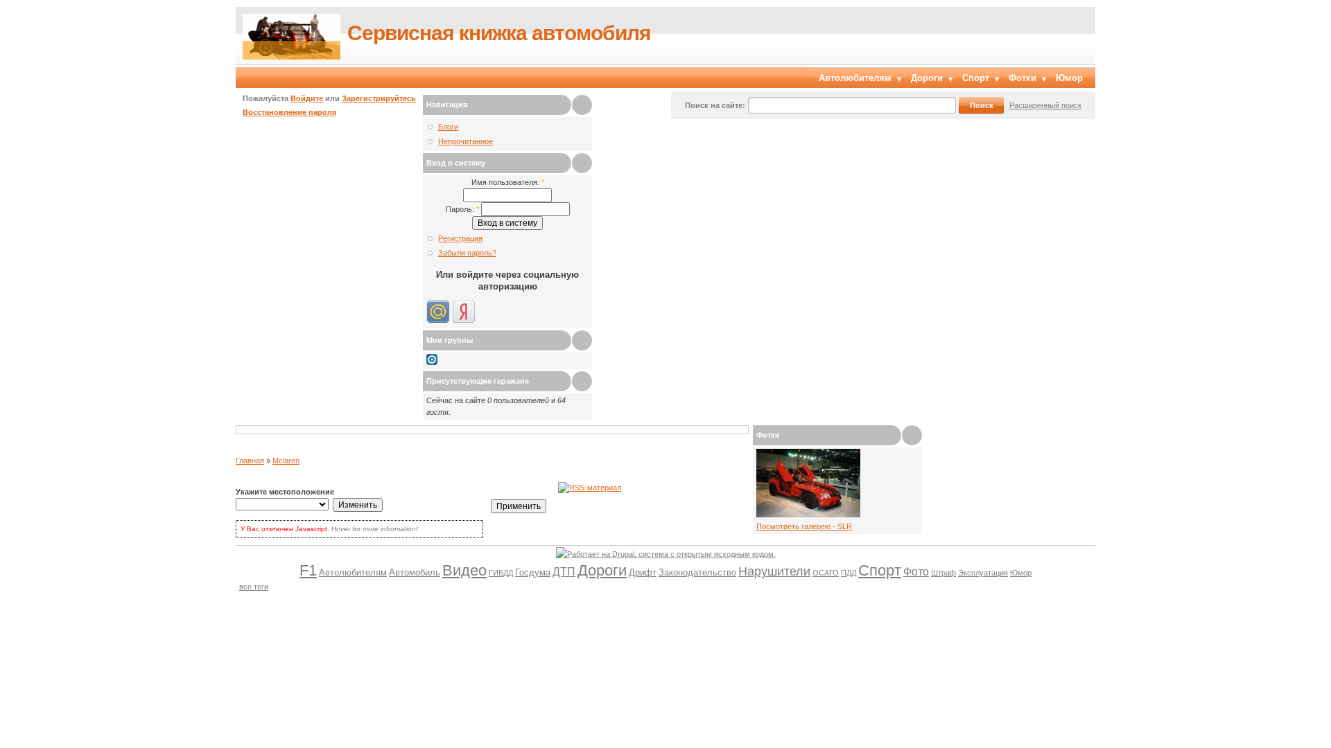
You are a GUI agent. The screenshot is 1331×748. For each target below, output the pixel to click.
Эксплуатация (983, 573)
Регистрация (460, 238)
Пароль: (462, 209)
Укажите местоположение (285, 492)
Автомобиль (414, 572)
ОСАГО (825, 573)
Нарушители (774, 571)
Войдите (306, 98)
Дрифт (642, 572)
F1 (308, 570)
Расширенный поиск (1045, 105)
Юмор (1069, 78)
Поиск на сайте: (715, 105)
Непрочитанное (465, 141)
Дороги (927, 78)
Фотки (1022, 78)
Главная (250, 460)
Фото (916, 572)
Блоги (448, 127)
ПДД (848, 573)
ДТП (564, 572)
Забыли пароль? (467, 253)
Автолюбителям (855, 78)
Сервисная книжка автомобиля (499, 32)
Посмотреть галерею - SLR (804, 526)
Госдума (532, 572)
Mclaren (285, 460)
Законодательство (697, 572)
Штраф (943, 573)
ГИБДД (501, 573)
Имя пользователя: (507, 182)
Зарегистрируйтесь (379, 98)
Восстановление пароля (289, 112)
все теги (253, 586)
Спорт (975, 78)
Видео (464, 570)
